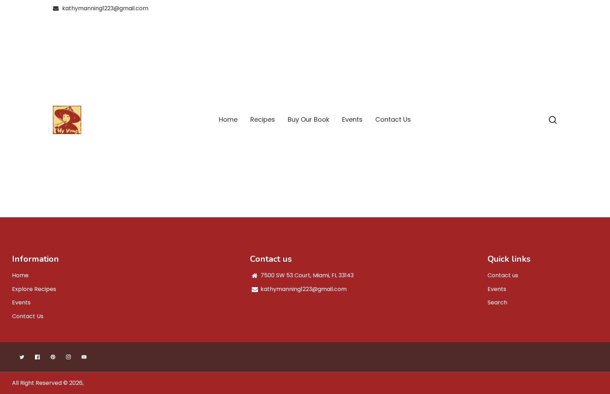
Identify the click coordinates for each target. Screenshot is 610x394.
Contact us (503, 275)
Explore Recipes (34, 289)
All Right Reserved (37, 383)
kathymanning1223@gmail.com (105, 8)
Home (20, 275)
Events (21, 302)
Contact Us (27, 316)
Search (497, 302)
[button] (553, 120)
